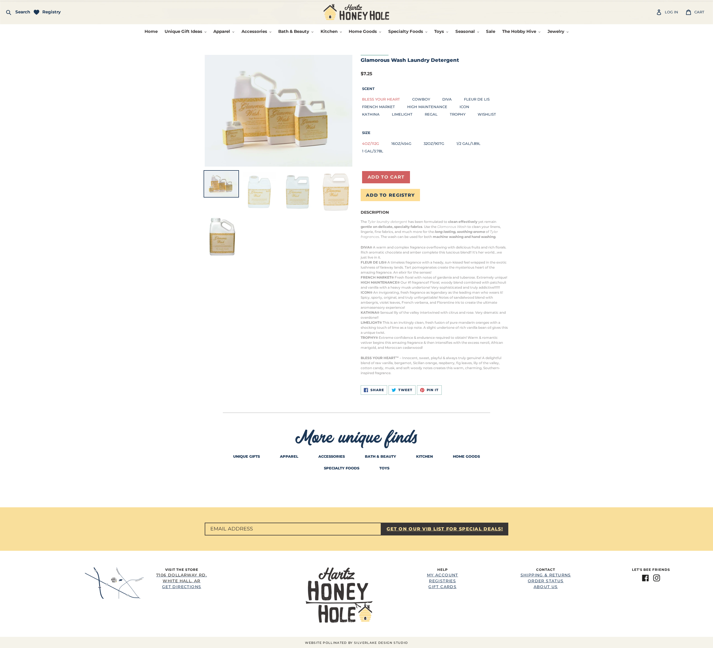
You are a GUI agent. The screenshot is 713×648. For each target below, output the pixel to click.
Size (366, 132)
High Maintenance (427, 106)
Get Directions (181, 581)
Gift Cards (442, 586)
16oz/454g (401, 143)
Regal (431, 114)
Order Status (546, 580)
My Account (442, 575)
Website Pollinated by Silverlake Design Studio (356, 643)
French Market (378, 106)
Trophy (457, 114)
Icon (464, 106)
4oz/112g (370, 143)
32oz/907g (434, 143)
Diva (447, 99)
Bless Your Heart (381, 99)
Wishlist (487, 114)
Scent (368, 88)
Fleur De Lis (477, 99)
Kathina (371, 114)
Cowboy (421, 99)
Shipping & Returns (546, 575)
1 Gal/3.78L (372, 151)
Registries (442, 580)
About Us (546, 586)
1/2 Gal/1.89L (468, 143)
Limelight (402, 114)
